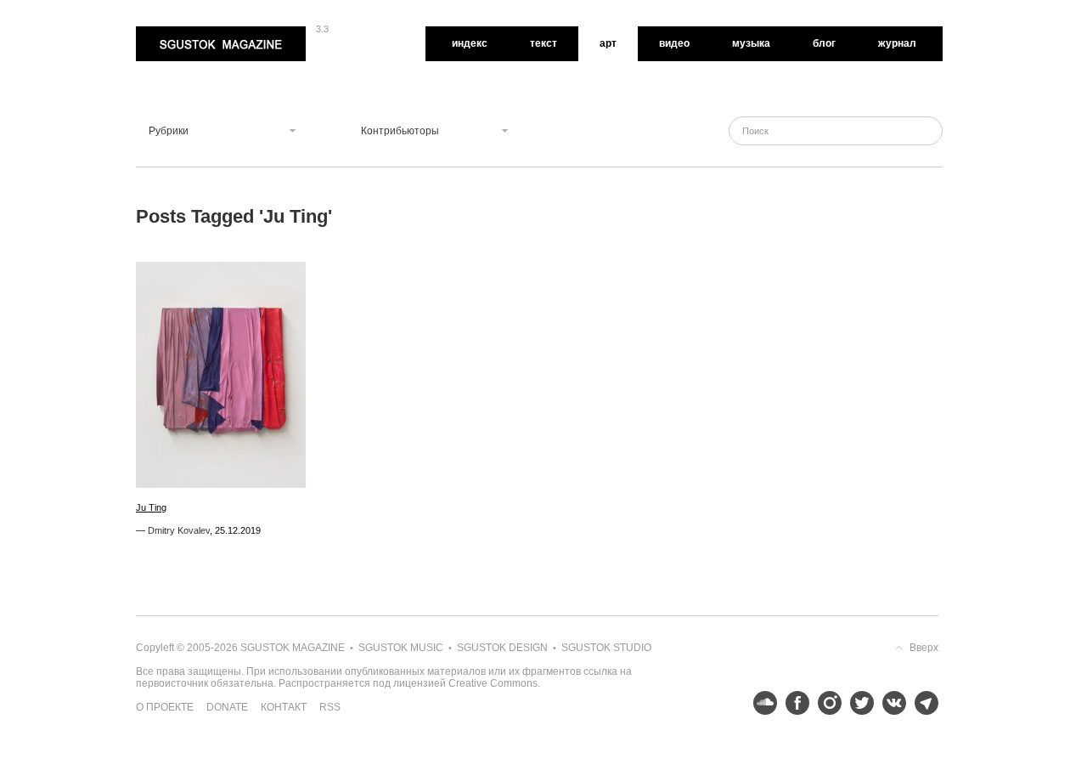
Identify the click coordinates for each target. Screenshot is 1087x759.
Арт (608, 43)
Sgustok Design (502, 648)
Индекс (469, 43)
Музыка (751, 43)
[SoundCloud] (761, 703)
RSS (330, 707)
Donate (227, 707)
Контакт (284, 707)
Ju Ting (151, 507)
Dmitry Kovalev (179, 530)
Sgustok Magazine (180, 32)
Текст (543, 43)
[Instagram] (825, 703)
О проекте (165, 707)
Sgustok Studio (606, 648)
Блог (824, 43)
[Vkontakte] (890, 703)
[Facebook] (793, 703)
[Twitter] (858, 703)
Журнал (897, 43)
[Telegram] (922, 703)
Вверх (924, 648)
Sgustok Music (400, 648)
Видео (674, 43)
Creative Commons (493, 683)
